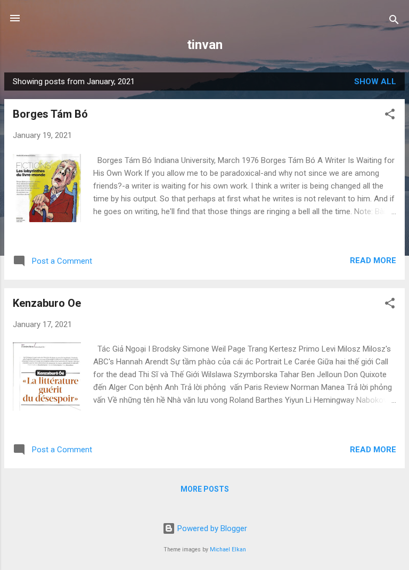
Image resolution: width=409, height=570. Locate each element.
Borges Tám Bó (50, 114)
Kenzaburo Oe (47, 303)
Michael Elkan (228, 549)
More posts (205, 489)
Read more (373, 260)
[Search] (394, 21)
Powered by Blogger (211, 528)
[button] (389, 116)
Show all (375, 81)
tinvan (205, 44)
